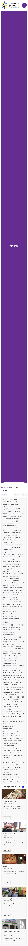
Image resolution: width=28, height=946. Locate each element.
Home (3, 487)
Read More (7, 818)
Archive (23, 494)
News (16, 487)
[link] (15, 494)
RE (23, 786)
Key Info (9, 487)
